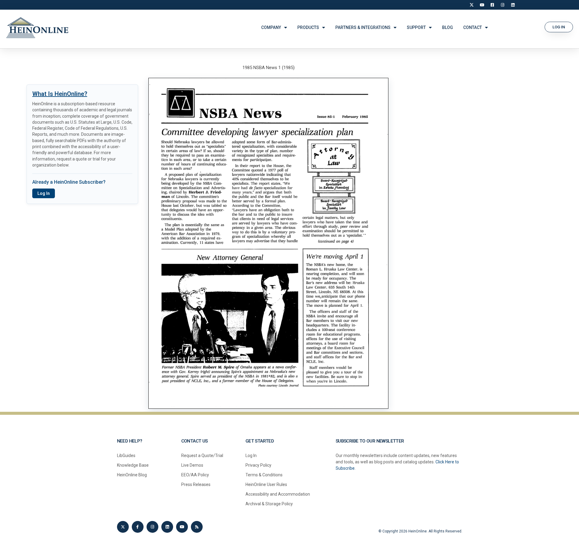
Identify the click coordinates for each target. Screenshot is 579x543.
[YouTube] (482, 5)
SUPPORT (416, 27)
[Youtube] (182, 527)
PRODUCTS (308, 27)
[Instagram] (502, 5)
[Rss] (197, 527)
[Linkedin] (167, 527)
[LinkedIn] (513, 5)
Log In (43, 193)
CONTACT (472, 27)
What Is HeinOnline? (59, 93)
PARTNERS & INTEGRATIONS (363, 27)
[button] (559, 27)
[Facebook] (492, 5)
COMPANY (271, 27)
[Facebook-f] (138, 527)
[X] (472, 5)
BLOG (447, 27)
